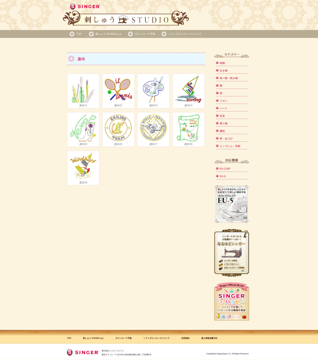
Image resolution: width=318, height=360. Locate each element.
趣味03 (153, 105)
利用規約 (185, 338)
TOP (79, 33)
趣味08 (188, 144)
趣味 (222, 130)
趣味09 (83, 182)
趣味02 (118, 105)
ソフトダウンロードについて (185, 33)
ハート (223, 108)
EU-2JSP (225, 168)
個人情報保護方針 (209, 338)
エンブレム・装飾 (230, 146)
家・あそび (226, 138)
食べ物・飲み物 (229, 78)
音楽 (222, 115)
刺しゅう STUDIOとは (108, 33)
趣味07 (153, 144)
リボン (223, 100)
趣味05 (83, 144)
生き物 (223, 70)
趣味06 (118, 144)
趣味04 (188, 105)
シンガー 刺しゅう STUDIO (125, 14)
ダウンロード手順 (145, 33)
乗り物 (223, 123)
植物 (222, 63)
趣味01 (83, 105)
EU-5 (223, 176)
